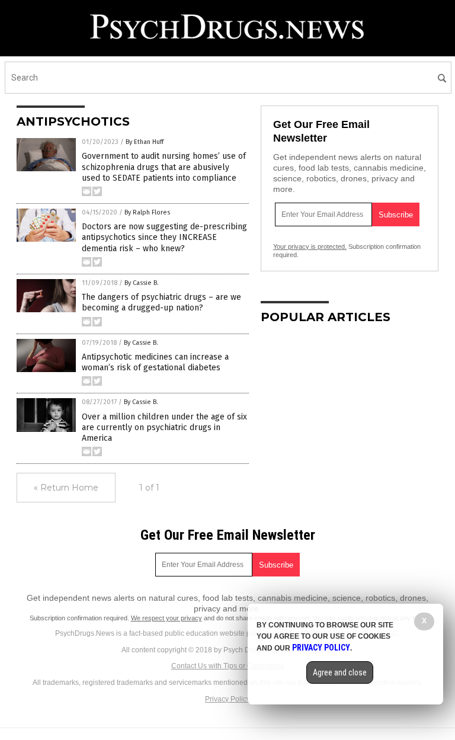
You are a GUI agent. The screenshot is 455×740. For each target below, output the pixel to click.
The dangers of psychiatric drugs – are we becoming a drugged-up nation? (161, 302)
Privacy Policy (227, 699)
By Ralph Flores (147, 212)
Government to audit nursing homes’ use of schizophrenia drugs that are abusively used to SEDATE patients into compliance (164, 166)
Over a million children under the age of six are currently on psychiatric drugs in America (164, 427)
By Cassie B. (141, 283)
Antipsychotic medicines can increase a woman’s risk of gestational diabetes (155, 362)
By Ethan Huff (145, 142)
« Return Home (66, 487)
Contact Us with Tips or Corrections (227, 666)
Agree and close (340, 672)
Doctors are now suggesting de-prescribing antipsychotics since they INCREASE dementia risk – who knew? (164, 237)
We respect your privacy (166, 618)
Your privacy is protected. (310, 246)
